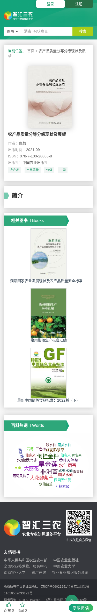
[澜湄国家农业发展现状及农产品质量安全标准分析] (49, 253)
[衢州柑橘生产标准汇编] (49, 313)
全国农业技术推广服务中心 (25, 566)
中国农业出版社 (66, 560)
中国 (62, 170)
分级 (49, 170)
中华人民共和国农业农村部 (25, 560)
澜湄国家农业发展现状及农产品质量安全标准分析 (50, 281)
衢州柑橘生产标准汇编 (49, 340)
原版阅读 (81, 608)
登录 (50, 4)
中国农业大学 (64, 566)
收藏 (22, 610)
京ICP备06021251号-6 (57, 586)
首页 (30, 51)
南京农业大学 (15, 572)
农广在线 (39, 572)
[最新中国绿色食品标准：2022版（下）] (49, 372)
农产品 (14, 170)
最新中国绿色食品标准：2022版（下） (48, 400)
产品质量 (32, 170)
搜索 (82, 31)
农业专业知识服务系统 (70, 572)
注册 (79, 4)
